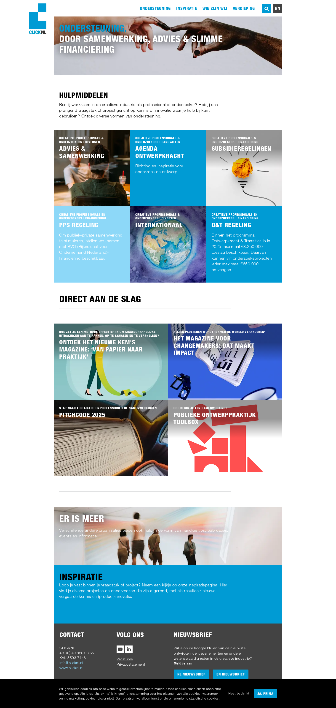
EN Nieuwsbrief (230, 674)
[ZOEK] (266, 8)
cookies (86, 689)
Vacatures (125, 659)
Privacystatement (131, 664)
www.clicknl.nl (71, 668)
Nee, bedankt (238, 693)
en (277, 8)
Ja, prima (265, 693)
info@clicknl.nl (71, 663)
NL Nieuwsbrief (191, 674)
